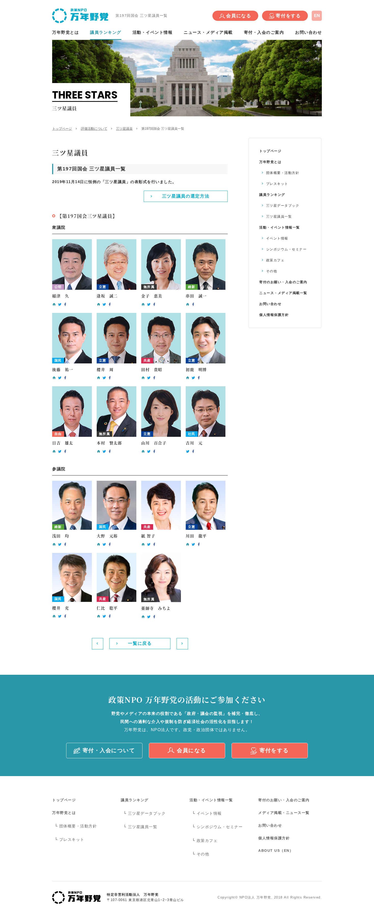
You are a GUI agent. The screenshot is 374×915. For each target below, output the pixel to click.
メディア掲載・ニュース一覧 (284, 813)
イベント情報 (277, 238)
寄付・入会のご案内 (264, 32)
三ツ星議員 (124, 129)
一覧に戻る (140, 643)
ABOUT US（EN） (275, 850)
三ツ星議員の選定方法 (186, 196)
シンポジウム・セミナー (286, 249)
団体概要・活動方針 (282, 173)
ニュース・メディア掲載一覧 (283, 293)
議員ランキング (105, 32)
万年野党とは (65, 32)
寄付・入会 (109, 750)
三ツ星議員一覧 (279, 216)
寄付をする (288, 15)
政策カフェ (275, 260)
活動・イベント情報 (153, 32)
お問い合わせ (308, 32)
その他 (271, 271)
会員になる (238, 15)
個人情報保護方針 (274, 315)
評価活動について (94, 129)
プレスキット (277, 184)
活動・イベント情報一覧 (279, 227)
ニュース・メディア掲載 (208, 32)
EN (317, 15)
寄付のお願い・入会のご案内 (283, 282)
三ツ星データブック (282, 205)
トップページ (62, 129)
